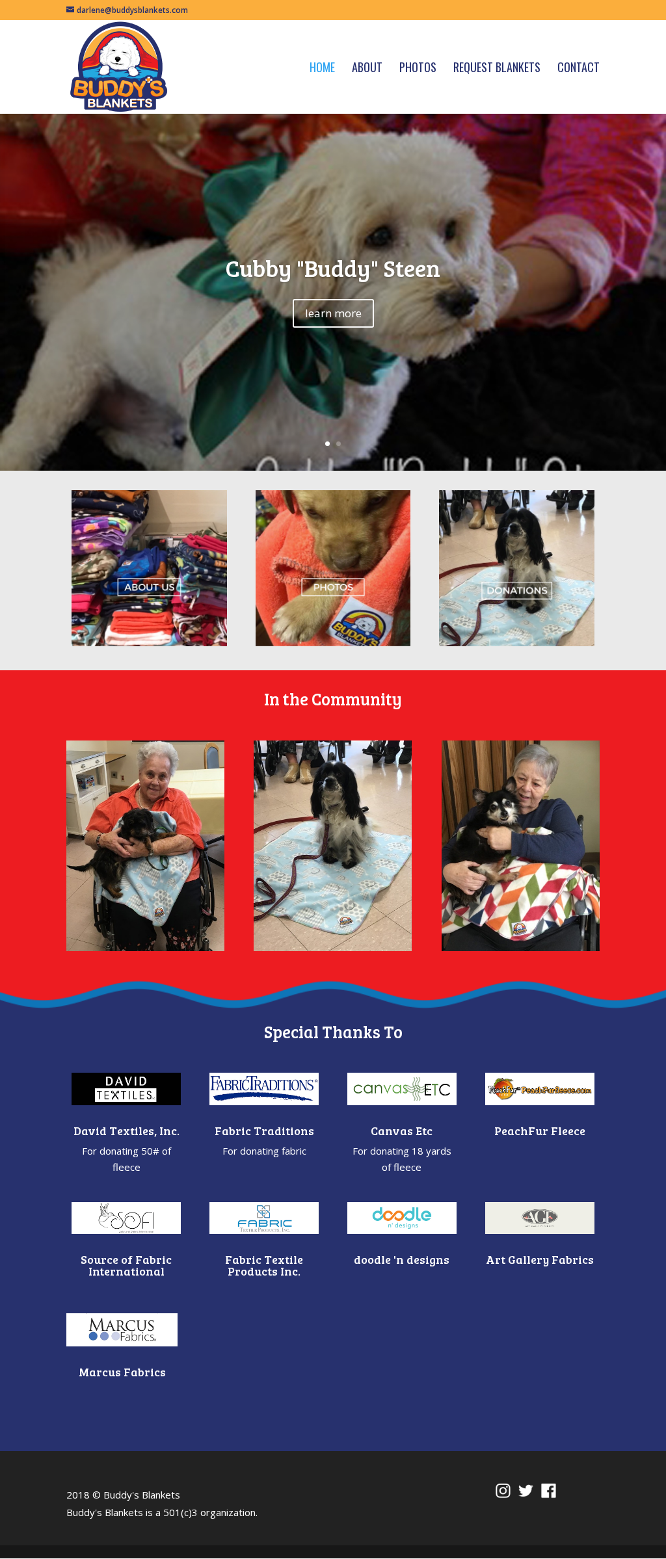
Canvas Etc (402, 1130)
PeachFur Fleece (539, 1130)
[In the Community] (145, 846)
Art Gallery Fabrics (540, 1259)
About (367, 68)
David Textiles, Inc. (126, 1130)
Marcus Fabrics (122, 1372)
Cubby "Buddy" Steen (333, 267)
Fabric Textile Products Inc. (264, 1265)
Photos (417, 68)
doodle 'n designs (401, 1259)
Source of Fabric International (126, 1265)
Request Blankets (496, 68)
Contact (578, 68)
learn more (333, 313)
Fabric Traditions (264, 1130)
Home (322, 68)
